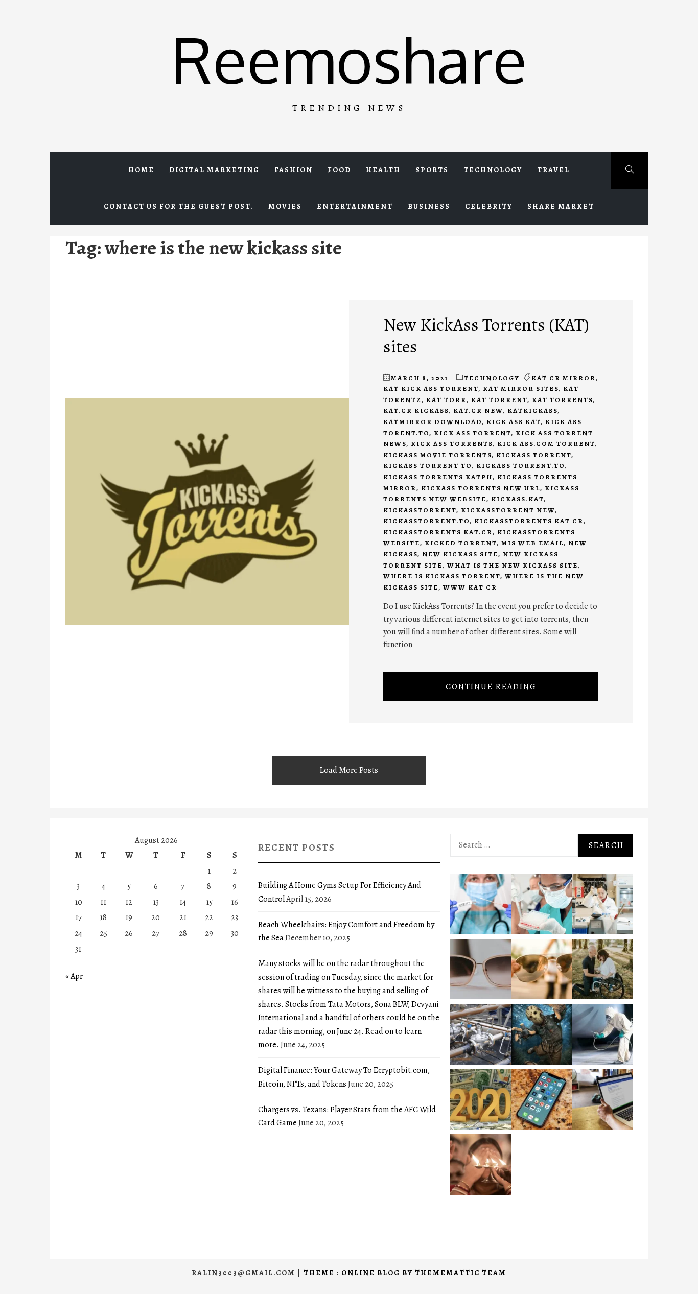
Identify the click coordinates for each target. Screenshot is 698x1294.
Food (339, 170)
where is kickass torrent (441, 576)
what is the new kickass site (512, 565)
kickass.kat (517, 499)
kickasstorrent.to (426, 520)
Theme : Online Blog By (359, 1273)
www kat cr (470, 587)
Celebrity (489, 206)
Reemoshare (348, 59)
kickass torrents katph (438, 477)
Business (429, 206)
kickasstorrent (419, 510)
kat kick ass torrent (430, 388)
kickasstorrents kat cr (529, 520)
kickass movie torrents (437, 455)
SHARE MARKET (560, 206)
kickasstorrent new (508, 510)
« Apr (74, 976)
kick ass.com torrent (546, 443)
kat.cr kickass (416, 410)
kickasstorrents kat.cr (438, 532)
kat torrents (562, 399)
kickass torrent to (427, 465)
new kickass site (460, 554)
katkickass (532, 410)
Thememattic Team (460, 1273)
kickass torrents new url (480, 488)
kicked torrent (461, 542)
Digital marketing (214, 170)
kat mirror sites (521, 388)
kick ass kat (513, 421)
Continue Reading (491, 686)
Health (383, 170)
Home (141, 170)
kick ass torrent (472, 433)
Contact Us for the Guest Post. (178, 206)
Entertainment (355, 206)
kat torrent (499, 399)
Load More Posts (349, 770)
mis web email (532, 542)
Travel (553, 170)
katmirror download (432, 421)
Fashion (293, 170)
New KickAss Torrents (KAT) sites (486, 335)
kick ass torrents (452, 443)
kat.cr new (478, 410)
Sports (432, 170)
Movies (285, 206)
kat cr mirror (563, 377)
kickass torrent (533, 455)
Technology (492, 170)
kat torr (446, 399)
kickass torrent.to (520, 465)
